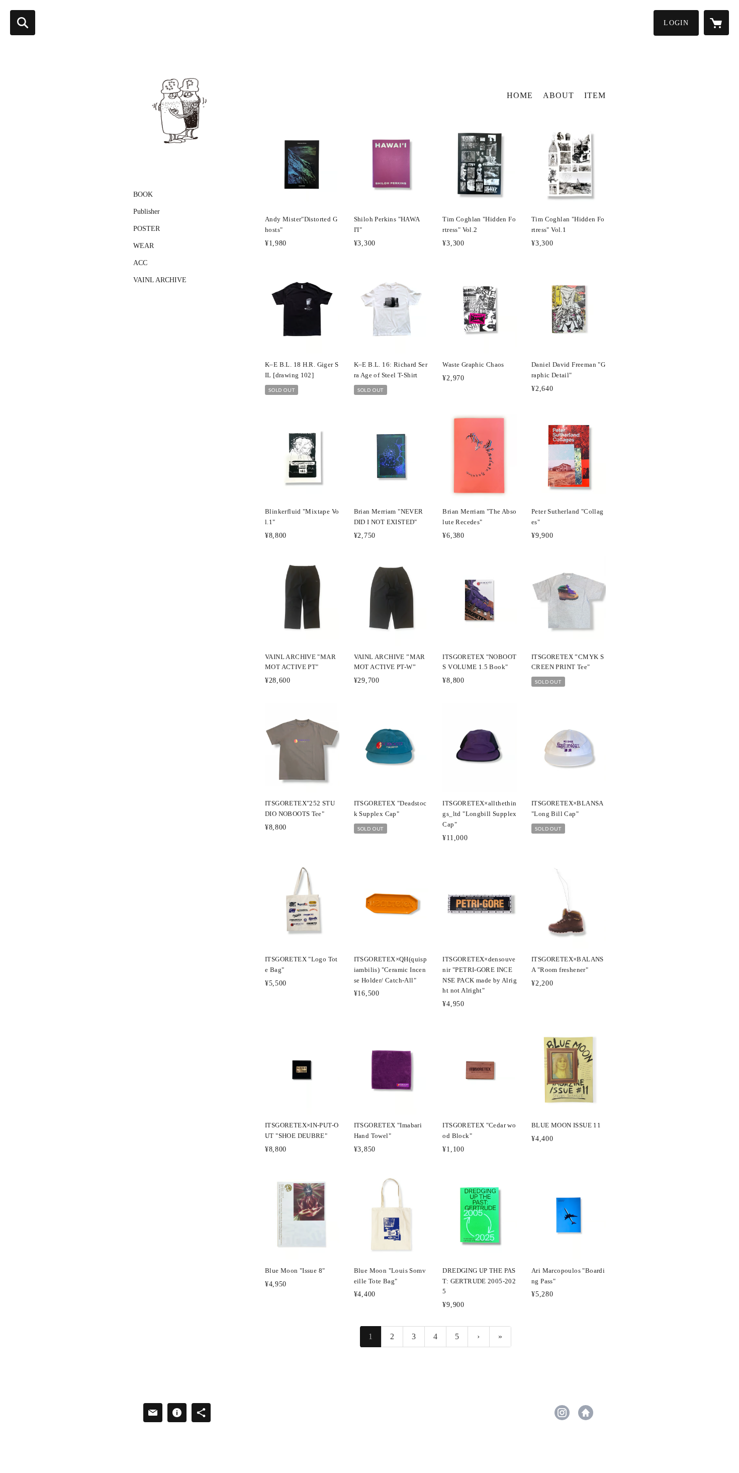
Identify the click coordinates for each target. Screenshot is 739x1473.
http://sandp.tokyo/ (585, 1412)
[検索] (22, 22)
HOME (520, 95)
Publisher (146, 211)
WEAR (143, 246)
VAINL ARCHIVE (160, 280)
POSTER (146, 228)
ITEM (595, 95)
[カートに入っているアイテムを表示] (716, 22)
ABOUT (558, 95)
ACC (140, 263)
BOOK (143, 194)
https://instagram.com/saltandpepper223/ (562, 1412)
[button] (676, 23)
